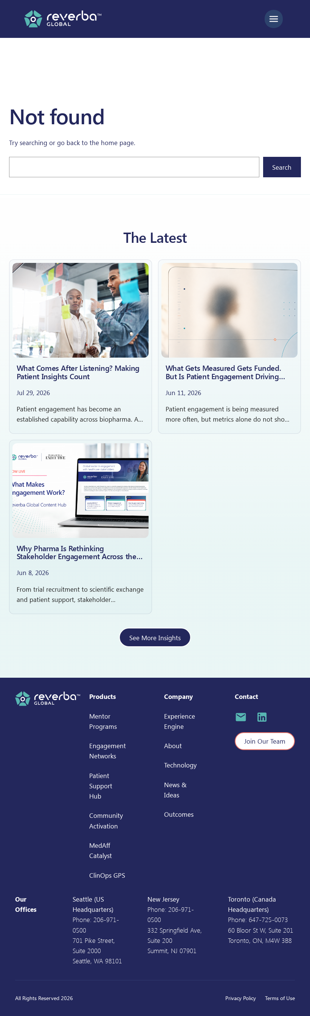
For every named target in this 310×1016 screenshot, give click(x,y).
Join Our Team (264, 741)
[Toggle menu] (274, 19)
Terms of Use (280, 998)
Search (281, 167)
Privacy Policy (240, 998)
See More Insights (155, 637)
